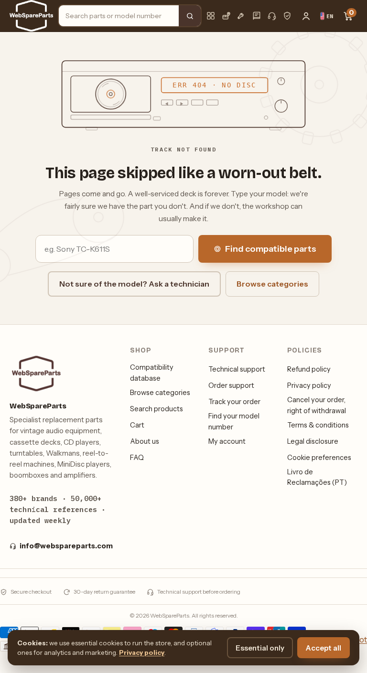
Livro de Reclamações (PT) (317, 477)
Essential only (260, 647)
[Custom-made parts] (241, 15)
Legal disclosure (312, 441)
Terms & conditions (318, 425)
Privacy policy (309, 385)
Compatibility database (151, 372)
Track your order (234, 401)
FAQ (137, 457)
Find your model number (233, 421)
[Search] (190, 15)
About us (144, 441)
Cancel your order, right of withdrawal (316, 405)
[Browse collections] (211, 15)
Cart (137, 425)
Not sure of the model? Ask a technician (134, 283)
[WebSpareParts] (31, 16)
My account (227, 441)
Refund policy (309, 369)
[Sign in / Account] (305, 15)
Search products (156, 409)
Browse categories (272, 283)
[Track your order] (226, 15)
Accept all (323, 647)
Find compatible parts (270, 249)
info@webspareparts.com (66, 546)
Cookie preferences (319, 457)
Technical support (236, 369)
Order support (231, 385)
